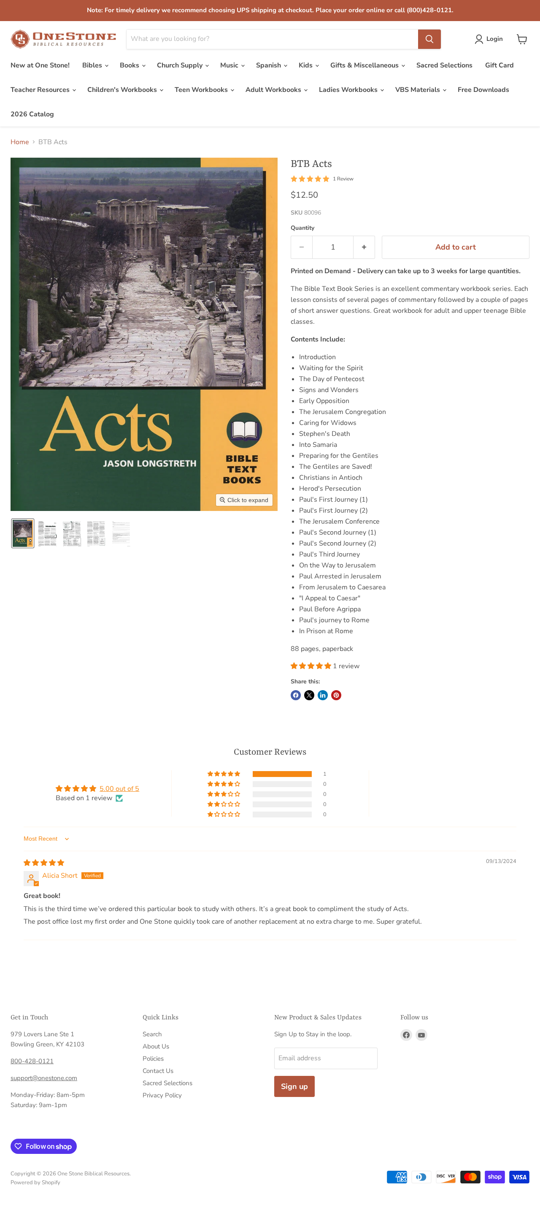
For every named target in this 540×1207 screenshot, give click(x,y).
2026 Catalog (32, 114)
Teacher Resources (41, 89)
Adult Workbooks (274, 89)
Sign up (294, 1086)
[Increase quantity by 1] (364, 247)
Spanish (269, 65)
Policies (153, 1058)
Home (20, 142)
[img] (44, 863)
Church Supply (180, 65)
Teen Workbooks (202, 89)
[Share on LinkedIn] (323, 695)
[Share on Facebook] (296, 695)
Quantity (302, 228)
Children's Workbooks (123, 89)
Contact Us (158, 1071)
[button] (490, 39)
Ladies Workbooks (349, 89)
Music (230, 65)
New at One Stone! (40, 65)
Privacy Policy (162, 1095)
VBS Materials (418, 89)
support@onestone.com (44, 1078)
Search (152, 1034)
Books (130, 65)
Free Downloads (483, 89)
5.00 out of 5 (119, 788)
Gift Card (499, 65)
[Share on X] (309, 695)
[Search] (429, 39)
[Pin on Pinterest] (336, 695)
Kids (306, 65)
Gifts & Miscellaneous (365, 65)
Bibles (93, 65)
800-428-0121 (32, 1061)
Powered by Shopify (35, 1182)
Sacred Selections (444, 65)
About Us (156, 1046)
